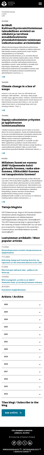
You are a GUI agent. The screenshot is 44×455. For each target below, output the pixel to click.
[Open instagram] (19, 443)
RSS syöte (11, 412)
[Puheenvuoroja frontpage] (8, 4)
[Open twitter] (24, 443)
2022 (5, 14)
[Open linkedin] (30, 443)
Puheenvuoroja (8, 12)
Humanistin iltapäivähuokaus (14, 290)
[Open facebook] (14, 443)
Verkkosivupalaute (11, 449)
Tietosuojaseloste (31, 449)
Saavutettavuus (22, 451)
